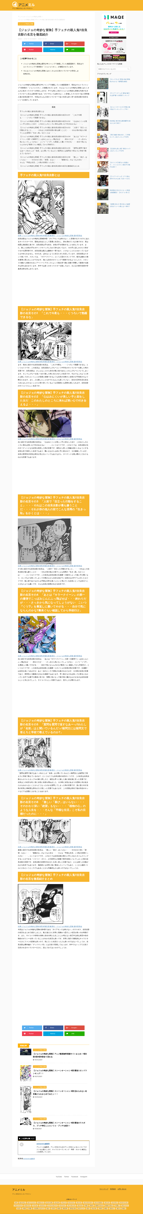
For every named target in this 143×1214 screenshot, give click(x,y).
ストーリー (18, 1205)
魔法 (123, 1208)
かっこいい (31, 1202)
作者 (86, 1205)
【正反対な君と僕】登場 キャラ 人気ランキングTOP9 (120, 150)
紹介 (88, 1208)
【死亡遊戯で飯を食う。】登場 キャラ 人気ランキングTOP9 (120, 136)
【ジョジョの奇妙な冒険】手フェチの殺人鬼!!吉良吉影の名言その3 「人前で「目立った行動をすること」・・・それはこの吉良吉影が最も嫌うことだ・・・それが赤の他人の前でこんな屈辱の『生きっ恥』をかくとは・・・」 (53, 130)
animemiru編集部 (43, 1144)
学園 (29, 1208)
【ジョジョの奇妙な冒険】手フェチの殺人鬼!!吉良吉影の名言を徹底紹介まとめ (49, 166)
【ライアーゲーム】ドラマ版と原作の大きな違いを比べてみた (120, 177)
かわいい (41, 1202)
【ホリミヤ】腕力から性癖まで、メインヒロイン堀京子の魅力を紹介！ (120, 165)
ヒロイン (43, 1205)
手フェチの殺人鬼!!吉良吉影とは (32, 111)
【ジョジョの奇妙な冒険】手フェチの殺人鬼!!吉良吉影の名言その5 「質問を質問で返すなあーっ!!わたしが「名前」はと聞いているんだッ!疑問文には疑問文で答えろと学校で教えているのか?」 (53, 151)
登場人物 (73, 1208)
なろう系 (49, 1202)
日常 (53, 1208)
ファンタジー (52, 1205)
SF (16, 1202)
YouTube (59, 1177)
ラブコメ (62, 1205)
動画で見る (109, 1205)
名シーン (125, 1205)
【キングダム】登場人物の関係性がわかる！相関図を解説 (120, 80)
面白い (112, 1208)
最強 (58, 1208)
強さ (47, 1208)
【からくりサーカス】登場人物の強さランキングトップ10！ (120, 108)
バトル (35, 1205)
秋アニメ (81, 1208)
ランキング (71, 1205)
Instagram (83, 1177)
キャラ (79, 1202)
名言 (18, 1208)
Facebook (74, 1177)
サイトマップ (104, 1189)
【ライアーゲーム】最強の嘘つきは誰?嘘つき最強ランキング (120, 94)
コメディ (115, 1202)
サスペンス (123, 1202)
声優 (24, 1208)
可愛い (117, 1205)
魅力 (118, 1208)
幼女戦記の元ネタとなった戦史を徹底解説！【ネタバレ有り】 (120, 191)
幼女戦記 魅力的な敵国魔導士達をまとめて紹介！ (120, 122)
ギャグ (107, 1202)
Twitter (66, 1177)
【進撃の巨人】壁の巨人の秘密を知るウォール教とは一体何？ (120, 205)
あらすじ (22, 1202)
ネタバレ (27, 1205)
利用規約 (113, 1189)
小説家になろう (39, 1208)
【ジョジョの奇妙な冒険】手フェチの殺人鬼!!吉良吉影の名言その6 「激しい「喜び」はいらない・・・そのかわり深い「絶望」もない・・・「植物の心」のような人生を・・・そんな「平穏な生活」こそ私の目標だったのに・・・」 (53, 159)
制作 (91, 1205)
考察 (100, 1208)
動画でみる (99, 1205)
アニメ (63, 1202)
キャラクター (88, 1202)
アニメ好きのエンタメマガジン (21, 1194)
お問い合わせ (122, 1189)
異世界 (65, 1208)
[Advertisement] (53, 288)
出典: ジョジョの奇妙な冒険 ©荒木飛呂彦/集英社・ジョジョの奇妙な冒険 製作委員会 (50, 235)
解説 (105, 1208)
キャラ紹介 (98, 1202)
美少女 (94, 1208)
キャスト (71, 1202)
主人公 (80, 1205)
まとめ (57, 1202)
